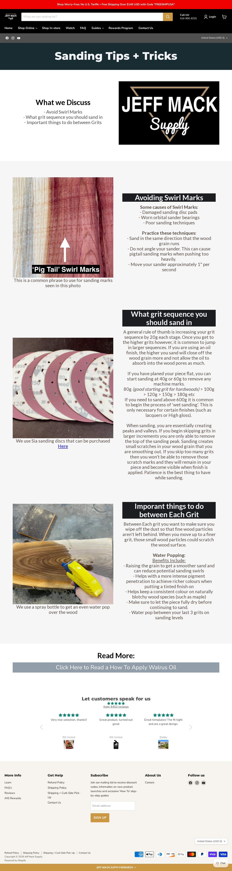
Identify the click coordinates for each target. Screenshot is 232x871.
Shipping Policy (57, 788)
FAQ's (8, 788)
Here (63, 446)
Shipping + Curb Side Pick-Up (59, 853)
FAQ (83, 28)
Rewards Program (121, 28)
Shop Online (26, 28)
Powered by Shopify (15, 860)
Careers (149, 782)
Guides (97, 28)
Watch (70, 28)
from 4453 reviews (116, 707)
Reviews (10, 793)
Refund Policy (56, 782)
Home (9, 28)
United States (213, 37)
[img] (116, 703)
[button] (116, 867)
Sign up (100, 818)
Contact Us (145, 28)
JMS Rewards (13, 798)
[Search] (168, 17)
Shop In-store (51, 28)
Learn (8, 782)
